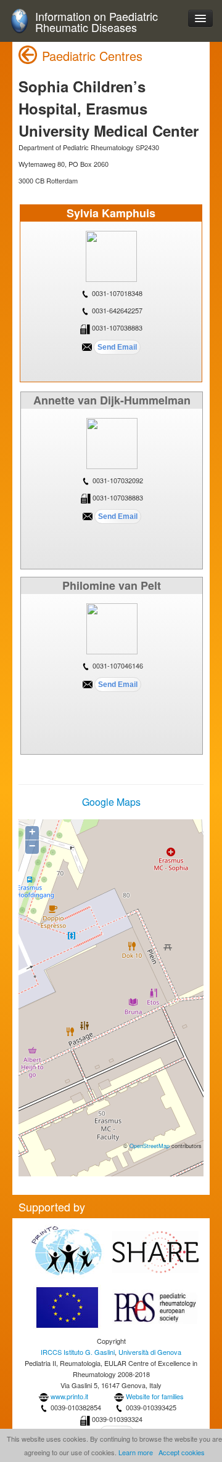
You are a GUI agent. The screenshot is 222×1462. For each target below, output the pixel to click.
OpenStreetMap (150, 1145)
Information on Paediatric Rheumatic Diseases (96, 22)
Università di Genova (149, 1352)
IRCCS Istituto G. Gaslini (78, 1352)
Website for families (155, 1396)
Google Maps (111, 802)
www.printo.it (69, 1396)
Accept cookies (181, 1452)
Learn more (135, 1452)
